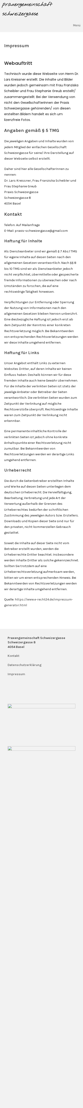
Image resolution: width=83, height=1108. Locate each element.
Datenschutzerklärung (25, 665)
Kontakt (13, 656)
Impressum (16, 674)
